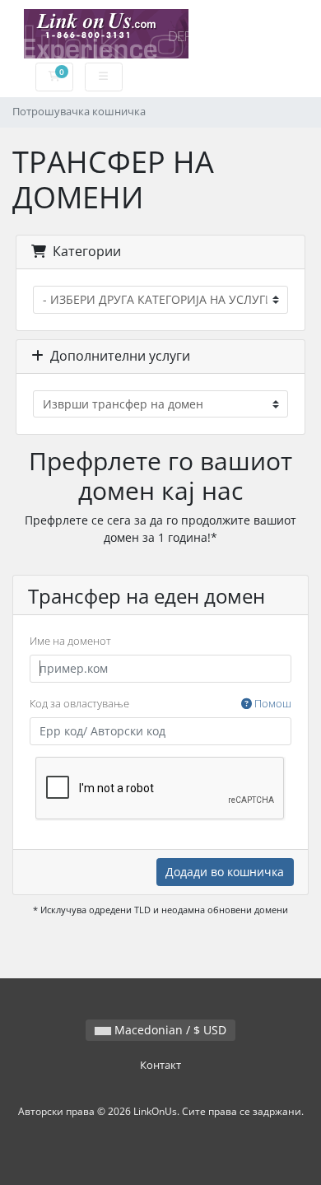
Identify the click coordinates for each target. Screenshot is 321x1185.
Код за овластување (160, 703)
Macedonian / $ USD (168, 1030)
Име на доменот (70, 640)
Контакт (160, 1065)
